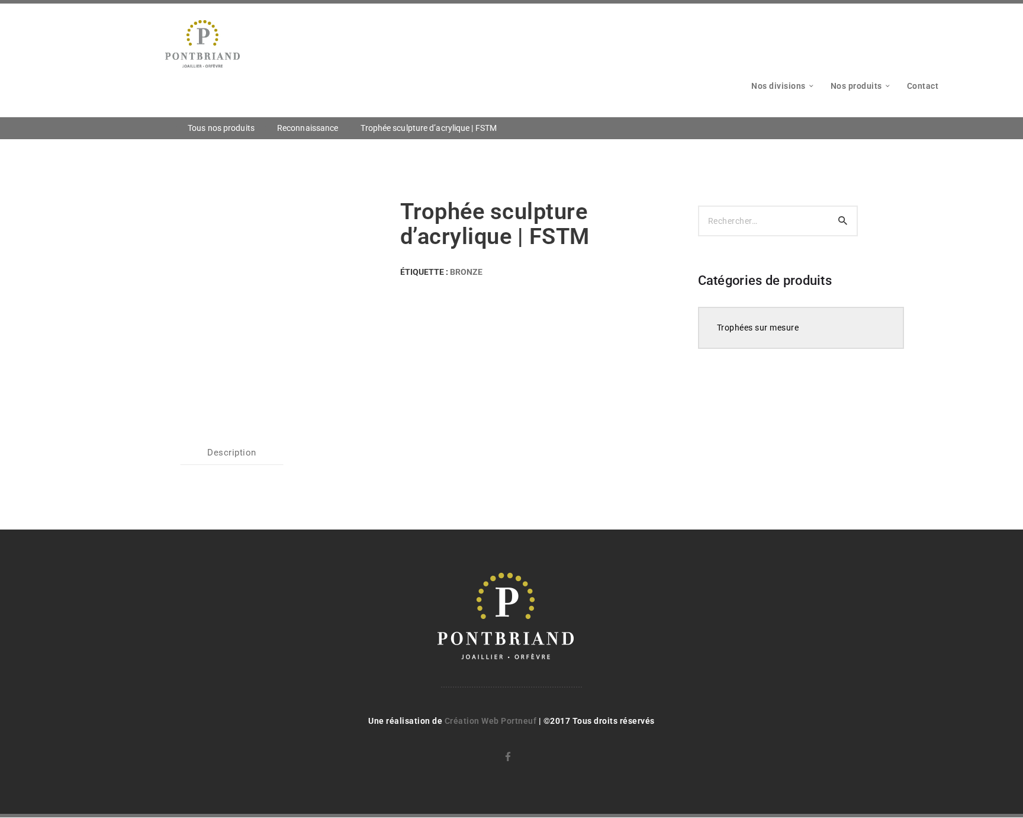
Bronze (466, 272)
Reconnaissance (307, 128)
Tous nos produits (221, 128)
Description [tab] (231, 452)
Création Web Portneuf (492, 721)
